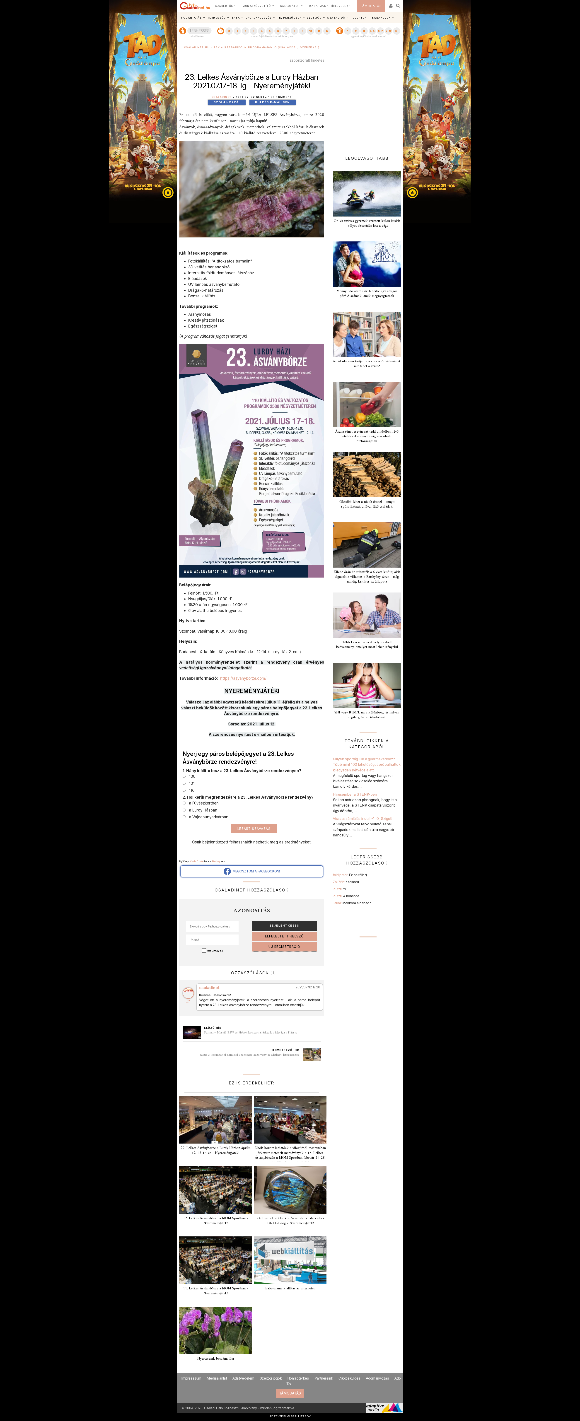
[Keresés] (398, 4)
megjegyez (215, 950)
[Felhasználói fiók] (390, 4)
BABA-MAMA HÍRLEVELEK (328, 5)
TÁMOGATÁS (371, 6)
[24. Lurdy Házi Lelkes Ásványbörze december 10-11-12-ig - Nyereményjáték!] (290, 1190)
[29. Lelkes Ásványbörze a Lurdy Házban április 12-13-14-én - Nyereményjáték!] (215, 1120)
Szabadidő (233, 47)
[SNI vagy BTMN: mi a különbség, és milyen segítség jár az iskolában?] (367, 685)
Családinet (222, 97)
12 (327, 31)
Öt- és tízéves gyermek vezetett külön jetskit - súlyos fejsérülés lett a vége (367, 223)
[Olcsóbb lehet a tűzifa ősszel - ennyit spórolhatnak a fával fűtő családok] (367, 474)
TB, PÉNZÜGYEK (289, 17)
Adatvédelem (243, 1378)
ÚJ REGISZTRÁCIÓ (284, 947)
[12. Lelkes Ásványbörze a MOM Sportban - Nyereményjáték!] (215, 1190)
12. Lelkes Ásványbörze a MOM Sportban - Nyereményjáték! (215, 1220)
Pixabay (216, 861)
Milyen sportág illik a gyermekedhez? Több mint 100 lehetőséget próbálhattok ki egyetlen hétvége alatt (367, 764)
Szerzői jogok (271, 1378)
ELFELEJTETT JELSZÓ (284, 936)
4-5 (372, 31)
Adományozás (377, 1378)
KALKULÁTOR (290, 5)
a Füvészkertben (203, 803)
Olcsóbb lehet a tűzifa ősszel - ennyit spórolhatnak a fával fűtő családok (366, 504)
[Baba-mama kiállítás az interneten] (290, 1260)
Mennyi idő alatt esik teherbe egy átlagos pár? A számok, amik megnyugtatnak (366, 293)
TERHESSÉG (217, 17)
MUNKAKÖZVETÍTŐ (256, 5)
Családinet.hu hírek (202, 47)
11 (319, 31)
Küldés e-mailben (272, 102)
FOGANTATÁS (191, 17)
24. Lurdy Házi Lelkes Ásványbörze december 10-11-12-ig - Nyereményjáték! (290, 1220)
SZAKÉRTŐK (224, 5)
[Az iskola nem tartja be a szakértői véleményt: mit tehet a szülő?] (367, 334)
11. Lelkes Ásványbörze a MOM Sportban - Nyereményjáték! (215, 1290)
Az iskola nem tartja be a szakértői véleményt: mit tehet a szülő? (367, 363)
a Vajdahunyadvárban (207, 816)
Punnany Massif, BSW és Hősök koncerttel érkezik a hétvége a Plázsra (250, 1033)
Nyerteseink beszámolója (215, 1359)
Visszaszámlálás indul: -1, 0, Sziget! (362, 818)
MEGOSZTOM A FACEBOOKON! (255, 871)
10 (310, 31)
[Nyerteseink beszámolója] (215, 1330)
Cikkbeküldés (349, 1378)
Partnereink (324, 1378)
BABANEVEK (381, 17)
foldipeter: (350, 875)
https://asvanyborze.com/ (243, 678)
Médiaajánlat (217, 1378)
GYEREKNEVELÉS (259, 17)
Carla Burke (196, 861)
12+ (396, 31)
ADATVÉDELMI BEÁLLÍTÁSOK (290, 1416)
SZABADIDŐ (336, 17)
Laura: (353, 903)
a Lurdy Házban (202, 810)
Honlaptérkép (298, 1378)
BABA (236, 17)
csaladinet (209, 987)
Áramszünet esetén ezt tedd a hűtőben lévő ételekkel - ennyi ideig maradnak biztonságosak (367, 436)
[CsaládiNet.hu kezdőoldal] (195, 6)
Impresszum (191, 1378)
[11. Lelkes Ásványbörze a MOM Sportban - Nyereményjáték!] (215, 1260)
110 (191, 790)
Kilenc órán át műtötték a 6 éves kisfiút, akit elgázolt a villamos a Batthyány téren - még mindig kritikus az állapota (367, 577)
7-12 (389, 31)
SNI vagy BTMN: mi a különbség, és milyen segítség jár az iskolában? (366, 714)
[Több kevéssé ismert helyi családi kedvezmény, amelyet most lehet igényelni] (367, 615)
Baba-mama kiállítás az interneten (290, 1288)
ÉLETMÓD (314, 17)
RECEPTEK (358, 17)
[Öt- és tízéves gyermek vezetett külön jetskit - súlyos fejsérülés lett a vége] (367, 194)
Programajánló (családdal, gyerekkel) (284, 47)
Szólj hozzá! (227, 102)
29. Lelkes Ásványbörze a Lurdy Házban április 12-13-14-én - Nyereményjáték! (216, 1150)
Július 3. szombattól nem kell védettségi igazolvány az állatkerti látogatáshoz (249, 1055)
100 (191, 776)
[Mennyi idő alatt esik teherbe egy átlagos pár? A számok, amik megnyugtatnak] (367, 264)
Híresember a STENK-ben (355, 794)
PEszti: (339, 889)
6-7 (380, 31)
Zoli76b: (347, 882)
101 (191, 783)
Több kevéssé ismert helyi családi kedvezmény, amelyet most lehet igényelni (367, 644)
